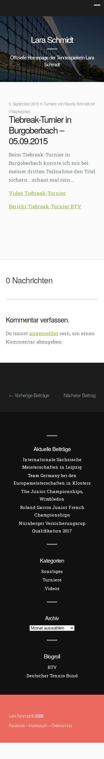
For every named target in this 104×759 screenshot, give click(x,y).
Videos (52, 588)
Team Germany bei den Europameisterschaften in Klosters (52, 479)
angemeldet (43, 333)
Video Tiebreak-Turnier (37, 193)
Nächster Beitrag (79, 395)
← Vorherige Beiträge (29, 395)
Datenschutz (61, 725)
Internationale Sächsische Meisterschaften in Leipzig (52, 463)
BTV (52, 667)
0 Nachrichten (19, 111)
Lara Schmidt (52, 39)
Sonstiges (52, 571)
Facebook (17, 725)
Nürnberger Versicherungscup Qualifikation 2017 (52, 527)
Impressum (38, 725)
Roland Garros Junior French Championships (52, 511)
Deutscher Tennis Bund (52, 675)
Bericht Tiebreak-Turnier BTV (45, 206)
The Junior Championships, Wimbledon (52, 495)
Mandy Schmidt (76, 104)
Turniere (50, 104)
